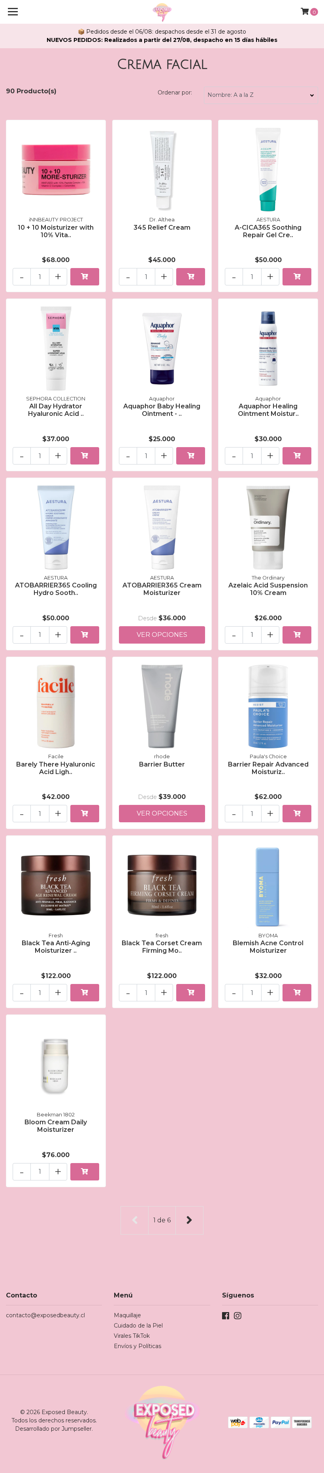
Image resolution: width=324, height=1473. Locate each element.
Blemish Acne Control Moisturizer (268, 946)
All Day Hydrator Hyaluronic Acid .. (56, 409)
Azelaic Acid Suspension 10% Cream (268, 589)
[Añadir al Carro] (84, 276)
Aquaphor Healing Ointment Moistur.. (268, 409)
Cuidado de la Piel (138, 1325)
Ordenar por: (175, 92)
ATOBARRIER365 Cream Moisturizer (162, 589)
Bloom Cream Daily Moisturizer (55, 1125)
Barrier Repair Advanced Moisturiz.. (268, 768)
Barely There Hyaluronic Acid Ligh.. (55, 768)
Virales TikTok (132, 1335)
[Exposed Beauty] (162, 12)
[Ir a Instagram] (237, 1317)
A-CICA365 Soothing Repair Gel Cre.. (268, 231)
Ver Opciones (162, 634)
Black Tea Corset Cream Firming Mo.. (162, 946)
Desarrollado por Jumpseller (53, 1428)
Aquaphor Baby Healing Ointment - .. (161, 409)
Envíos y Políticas (137, 1346)
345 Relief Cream (162, 227)
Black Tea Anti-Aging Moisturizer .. (56, 946)
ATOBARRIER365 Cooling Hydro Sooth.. (56, 589)
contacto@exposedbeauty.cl (45, 1315)
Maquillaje (127, 1315)
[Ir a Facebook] (225, 1317)
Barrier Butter (162, 764)
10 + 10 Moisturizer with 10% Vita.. (56, 231)
